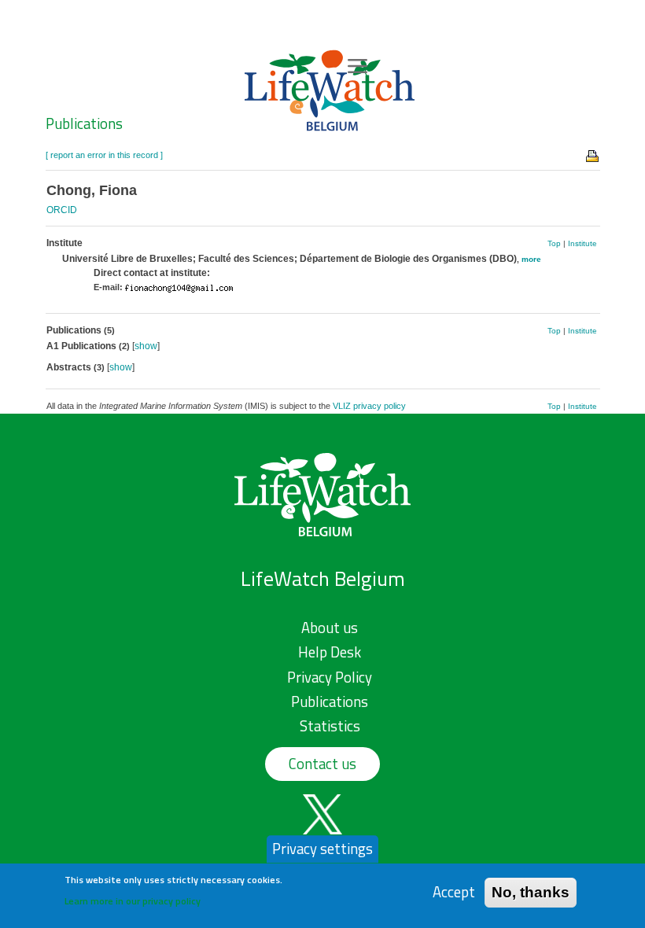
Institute (582, 243)
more (531, 259)
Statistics (330, 726)
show (146, 346)
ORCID (61, 209)
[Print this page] (593, 155)
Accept (454, 892)
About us (329, 628)
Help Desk (329, 652)
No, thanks (530, 892)
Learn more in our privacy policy (132, 900)
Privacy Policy (329, 677)
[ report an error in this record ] (104, 155)
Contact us (322, 764)
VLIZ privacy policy (369, 406)
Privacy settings (322, 849)
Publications (84, 123)
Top (554, 243)
